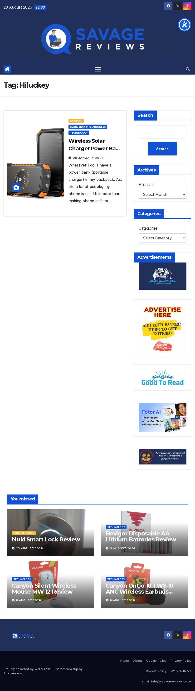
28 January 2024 (88, 158)
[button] (188, 69)
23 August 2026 (29, 548)
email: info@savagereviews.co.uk (166, 681)
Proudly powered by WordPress (28, 669)
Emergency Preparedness (88, 126)
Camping (76, 120)
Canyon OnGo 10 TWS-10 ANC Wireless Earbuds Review (139, 591)
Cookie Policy (156, 660)
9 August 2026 (122, 548)
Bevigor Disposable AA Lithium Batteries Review (141, 536)
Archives (147, 184)
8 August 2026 (28, 600)
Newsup (72, 669)
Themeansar (13, 673)
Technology (79, 132)
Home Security (23, 533)
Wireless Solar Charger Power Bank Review (95, 148)
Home (124, 660)
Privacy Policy (181, 660)
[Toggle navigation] (98, 69)
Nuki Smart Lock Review (46, 539)
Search (145, 115)
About (137, 660)
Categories (148, 228)
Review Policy (156, 671)
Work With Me (181, 671)
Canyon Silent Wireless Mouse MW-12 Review (44, 588)
